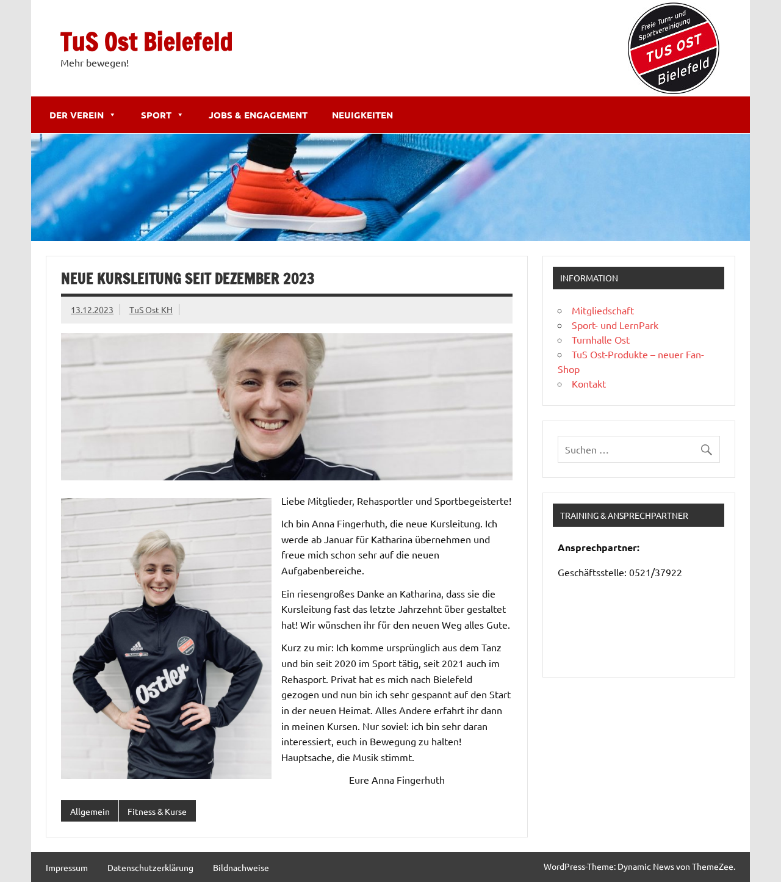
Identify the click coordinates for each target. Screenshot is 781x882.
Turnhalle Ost (601, 339)
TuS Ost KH (151, 309)
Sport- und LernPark (615, 325)
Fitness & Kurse (157, 811)
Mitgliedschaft (603, 310)
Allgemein (90, 811)
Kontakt (589, 383)
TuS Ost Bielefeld (146, 41)
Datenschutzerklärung (150, 867)
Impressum (67, 867)
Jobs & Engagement (258, 115)
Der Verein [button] (76, 115)
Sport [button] (156, 115)
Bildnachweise (241, 867)
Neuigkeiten (362, 115)
